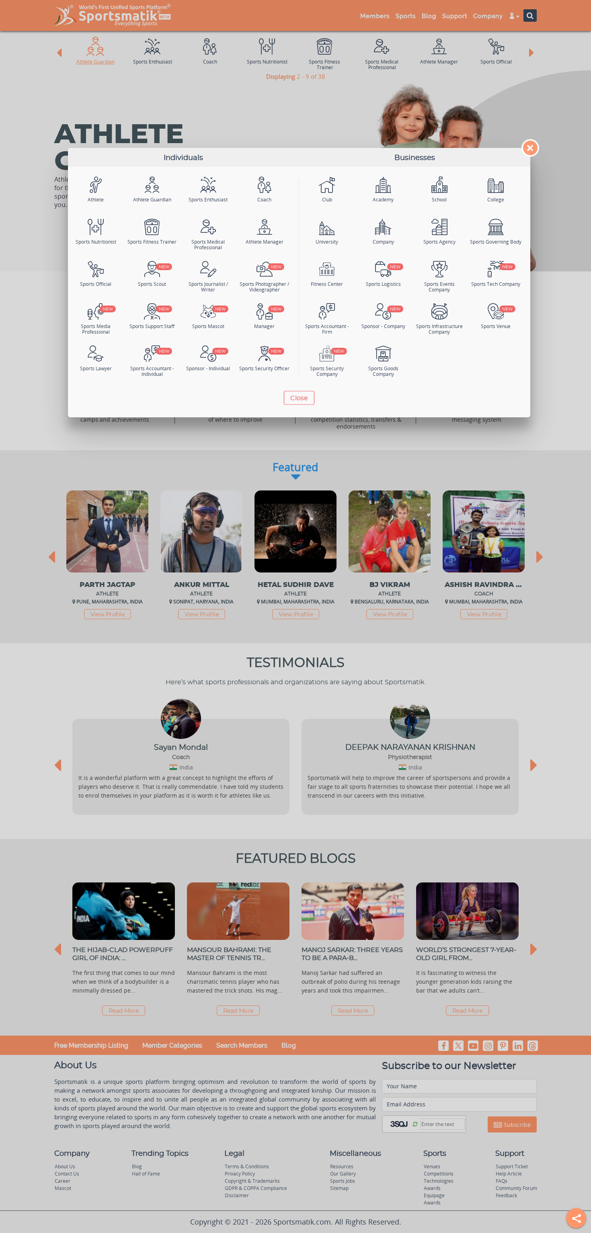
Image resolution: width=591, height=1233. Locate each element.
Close (299, 398)
